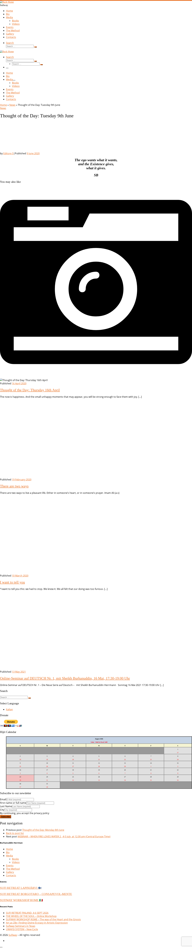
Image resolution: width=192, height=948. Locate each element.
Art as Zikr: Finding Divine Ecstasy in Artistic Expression (37, 922)
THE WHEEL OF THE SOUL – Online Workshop (31, 916)
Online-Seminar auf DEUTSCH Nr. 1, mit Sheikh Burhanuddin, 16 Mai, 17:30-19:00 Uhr (65, 678)
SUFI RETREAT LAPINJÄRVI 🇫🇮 (20, 887)
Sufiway (13, 935)
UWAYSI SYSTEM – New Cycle (22, 929)
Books (15, 859)
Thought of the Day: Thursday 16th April (30, 390)
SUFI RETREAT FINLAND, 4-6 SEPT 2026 (27, 912)
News (12, 105)
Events (10, 865)
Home (3, 105)
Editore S (8, 153)
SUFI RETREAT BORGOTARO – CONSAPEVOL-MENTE (36, 894)
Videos (16, 862)
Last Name (6, 806)
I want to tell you (12, 582)
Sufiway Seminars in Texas (20, 926)
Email (3, 799)
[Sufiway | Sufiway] (7, 2)
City (2, 809)
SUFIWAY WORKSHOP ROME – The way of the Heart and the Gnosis (43, 919)
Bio (8, 852)
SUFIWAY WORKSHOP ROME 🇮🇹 (21, 900)
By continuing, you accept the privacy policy (24, 813)
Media (9, 855)
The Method (13, 868)
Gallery (10, 872)
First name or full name (13, 802)
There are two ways (14, 486)
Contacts (11, 875)
